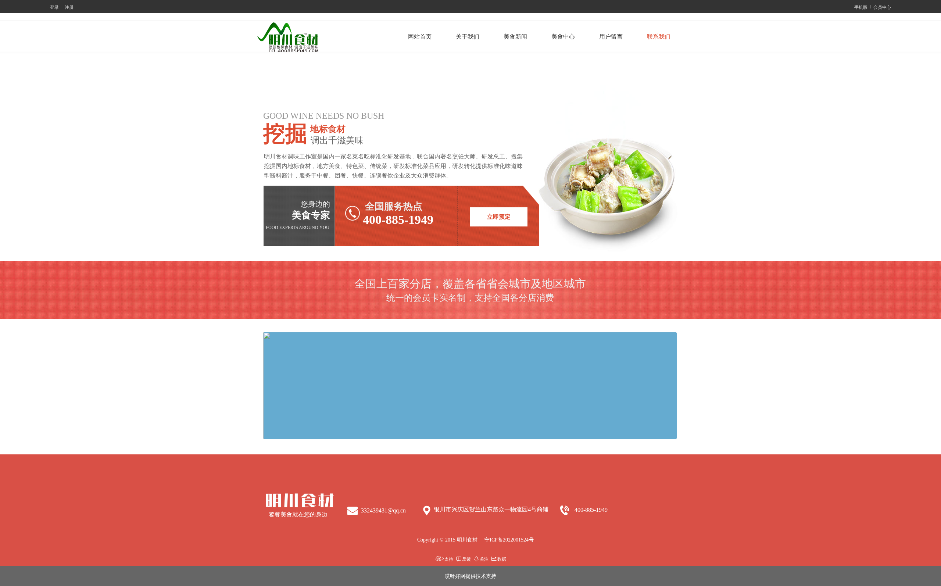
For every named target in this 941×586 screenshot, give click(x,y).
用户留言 (611, 36)
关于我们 (467, 36)
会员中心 (882, 7)
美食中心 (563, 36)
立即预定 (499, 217)
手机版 (860, 7)
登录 (54, 7)
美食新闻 (515, 36)
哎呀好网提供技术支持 (470, 575)
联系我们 (658, 36)
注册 (69, 7)
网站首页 (420, 36)
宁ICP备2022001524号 (509, 540)
